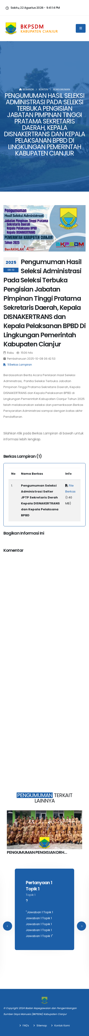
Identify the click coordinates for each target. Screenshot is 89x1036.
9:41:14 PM (53, 7)
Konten (43, 89)
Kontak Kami (62, 1025)
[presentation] (7, 926)
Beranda (28, 89)
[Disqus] (44, 614)
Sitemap (41, 1025)
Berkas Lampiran (20, 365)
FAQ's (25, 1025)
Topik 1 (30, 895)
